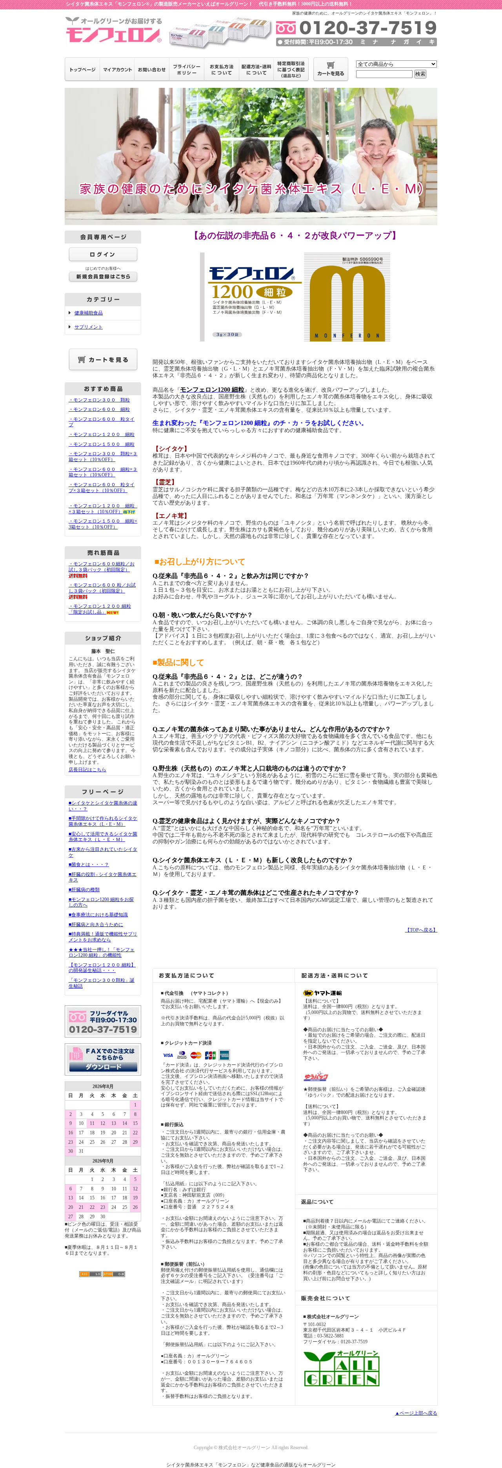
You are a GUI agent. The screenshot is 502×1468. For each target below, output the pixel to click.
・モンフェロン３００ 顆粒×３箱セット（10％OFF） (103, 456)
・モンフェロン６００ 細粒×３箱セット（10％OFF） (103, 472)
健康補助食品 (89, 313)
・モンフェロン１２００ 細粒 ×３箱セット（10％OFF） (104, 508)
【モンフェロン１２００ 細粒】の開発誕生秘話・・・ (102, 968)
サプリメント (89, 327)
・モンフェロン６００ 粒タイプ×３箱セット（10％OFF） (102, 487)
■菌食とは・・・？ (89, 864)
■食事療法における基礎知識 (98, 915)
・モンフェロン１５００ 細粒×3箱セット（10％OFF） (103, 524)
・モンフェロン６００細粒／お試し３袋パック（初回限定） (102, 566)
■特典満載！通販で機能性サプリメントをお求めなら (103, 937)
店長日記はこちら (87, 769)
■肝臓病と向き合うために (96, 924)
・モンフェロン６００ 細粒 (99, 409)
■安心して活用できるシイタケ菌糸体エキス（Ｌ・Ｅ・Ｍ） (103, 837)
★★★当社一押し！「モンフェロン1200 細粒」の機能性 (102, 952)
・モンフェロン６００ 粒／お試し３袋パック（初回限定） (102, 588)
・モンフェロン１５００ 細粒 (102, 444)
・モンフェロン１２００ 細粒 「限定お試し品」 (100, 609)
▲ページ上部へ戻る (416, 1413)
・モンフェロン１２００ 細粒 (102, 434)
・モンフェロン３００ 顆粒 (99, 400)
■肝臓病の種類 (84, 889)
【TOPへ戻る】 (421, 930)
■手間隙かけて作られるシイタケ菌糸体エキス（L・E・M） (103, 821)
